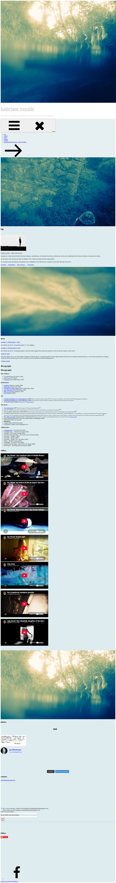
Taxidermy (7, 385)
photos (6, 139)
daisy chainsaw (21, 264)
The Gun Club (73, 417)
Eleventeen (7, 379)
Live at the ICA (8, 390)
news (5, 137)
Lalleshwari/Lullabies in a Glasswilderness (15, 399)
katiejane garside (17, 108)
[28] (60, 409)
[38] (75, 411)
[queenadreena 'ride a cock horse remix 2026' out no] (12, 762)
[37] (40, 407)
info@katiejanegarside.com (8, 780)
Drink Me (6, 387)
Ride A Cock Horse (9, 391)
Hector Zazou (30, 402)
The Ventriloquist (8, 408)
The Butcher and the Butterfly (12, 388)
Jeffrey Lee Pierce (11, 417)
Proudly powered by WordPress (9, 881)
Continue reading (5, 361)
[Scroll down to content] (13, 156)
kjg (5, 134)
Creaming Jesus (8, 430)
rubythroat (3, 264)
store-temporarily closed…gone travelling (15, 142)
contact (6, 140)
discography (31, 264)
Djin (5, 393)
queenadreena (11, 264)
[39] (103, 414)
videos (6, 136)
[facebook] (17, 878)
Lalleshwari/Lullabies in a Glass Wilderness (16, 400)
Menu (53, 131)
